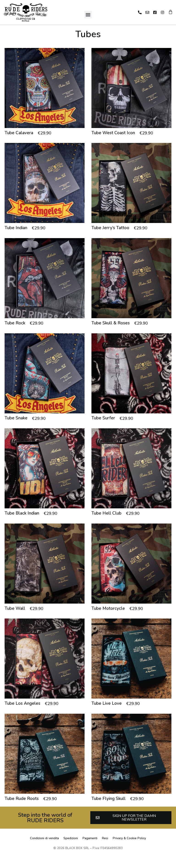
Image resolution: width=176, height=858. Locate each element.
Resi (105, 838)
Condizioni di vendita (44, 838)
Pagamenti (89, 838)
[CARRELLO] (170, 12)
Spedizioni (70, 838)
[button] (88, 14)
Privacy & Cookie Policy (129, 838)
